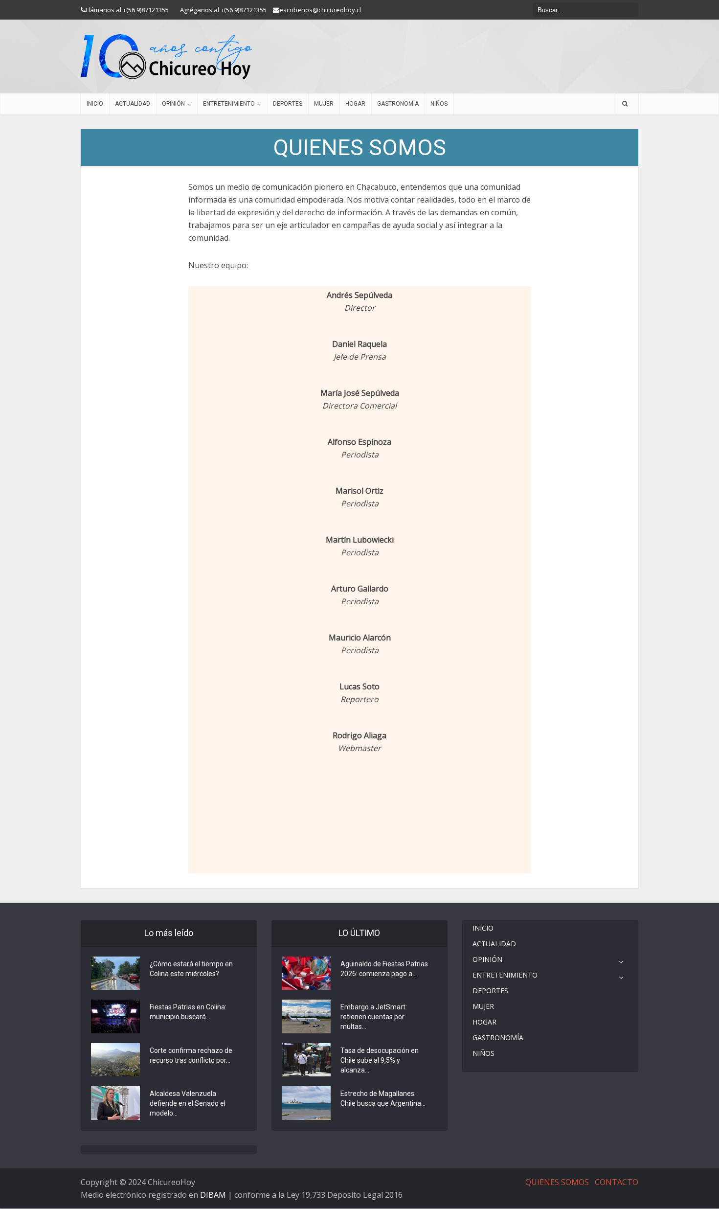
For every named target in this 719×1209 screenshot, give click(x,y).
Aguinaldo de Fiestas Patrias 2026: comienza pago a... (384, 969)
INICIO (95, 103)
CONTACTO (616, 1182)
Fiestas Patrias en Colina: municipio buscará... (188, 1012)
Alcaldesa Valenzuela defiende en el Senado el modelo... (187, 1103)
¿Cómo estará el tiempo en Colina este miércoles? (191, 969)
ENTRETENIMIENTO (229, 103)
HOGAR (355, 103)
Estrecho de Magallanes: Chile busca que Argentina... (383, 1098)
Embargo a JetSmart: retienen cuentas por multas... (373, 1016)
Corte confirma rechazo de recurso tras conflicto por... (191, 1055)
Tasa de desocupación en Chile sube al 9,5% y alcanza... (379, 1060)
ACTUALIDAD (132, 103)
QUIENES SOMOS (557, 1182)
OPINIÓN (173, 103)
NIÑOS (439, 103)
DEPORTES (287, 103)
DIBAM (213, 1194)
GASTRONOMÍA (398, 103)
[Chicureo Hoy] (166, 56)
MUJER (324, 103)
